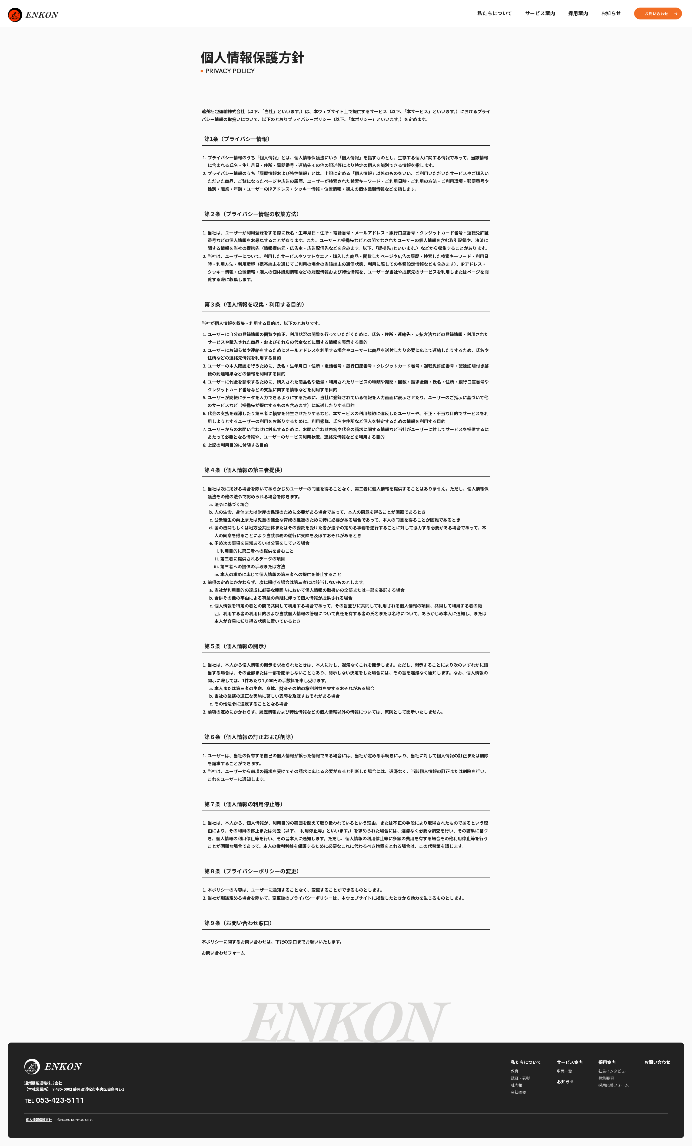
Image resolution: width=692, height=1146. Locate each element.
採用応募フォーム (613, 1085)
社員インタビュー (613, 1071)
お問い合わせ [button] (656, 13)
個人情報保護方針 (39, 1119)
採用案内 (578, 12)
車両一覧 (564, 1071)
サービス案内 (540, 12)
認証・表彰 (520, 1078)
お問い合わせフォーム (223, 952)
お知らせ (611, 12)
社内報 (516, 1085)
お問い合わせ (657, 1062)
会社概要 (518, 1092)
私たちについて (494, 12)
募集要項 (606, 1078)
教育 (514, 1071)
